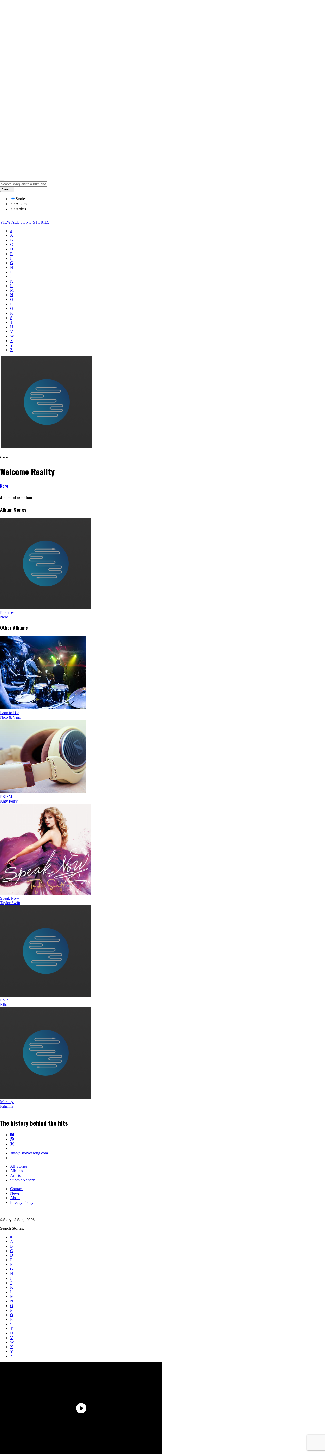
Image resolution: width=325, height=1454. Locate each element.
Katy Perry (9, 801)
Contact (16, 1188)
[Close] (2, 180)
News (15, 1193)
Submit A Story (22, 1180)
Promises (7, 612)
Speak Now (9, 898)
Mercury (7, 1102)
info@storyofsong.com (29, 1153)
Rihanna (6, 1004)
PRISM (6, 796)
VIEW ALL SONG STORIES (25, 222)
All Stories (18, 1166)
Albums (16, 1171)
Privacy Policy (22, 1202)
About (15, 1198)
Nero (4, 486)
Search (7, 189)
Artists (15, 1175)
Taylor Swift (10, 903)
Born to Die (9, 712)
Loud (4, 1000)
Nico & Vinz (10, 717)
